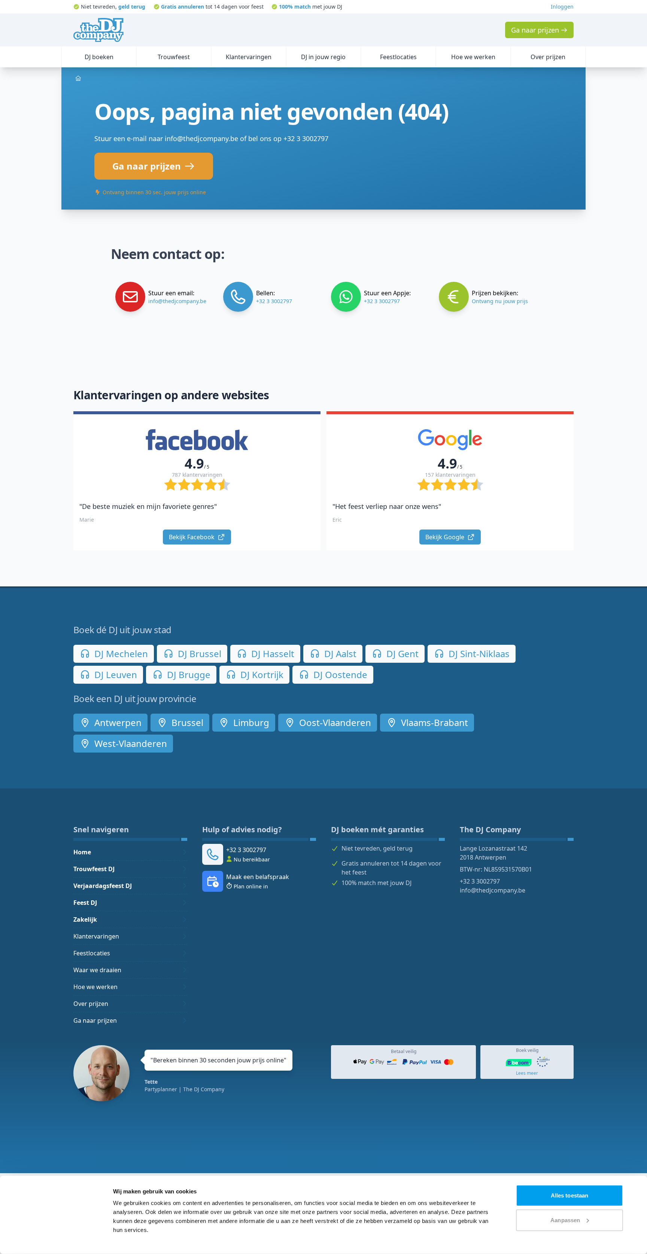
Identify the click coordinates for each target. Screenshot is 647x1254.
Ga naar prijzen (95, 1020)
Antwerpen (117, 722)
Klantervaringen (96, 936)
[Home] (98, 29)
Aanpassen (565, 1220)
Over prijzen (90, 1004)
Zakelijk (85, 919)
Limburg (250, 722)
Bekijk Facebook (192, 537)
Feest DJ (85, 902)
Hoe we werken (95, 987)
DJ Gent (401, 653)
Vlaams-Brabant (433, 722)
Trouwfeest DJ (94, 869)
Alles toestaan (569, 1195)
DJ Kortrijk (260, 674)
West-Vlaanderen (129, 743)
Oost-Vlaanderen (334, 722)
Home (82, 852)
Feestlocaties (91, 953)
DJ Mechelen (120, 653)
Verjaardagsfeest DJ (102, 886)
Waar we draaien (97, 970)
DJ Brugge (187, 674)
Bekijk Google (445, 537)
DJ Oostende (339, 674)
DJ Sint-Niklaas (478, 653)
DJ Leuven (114, 674)
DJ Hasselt (271, 653)
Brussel (186, 722)
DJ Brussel (198, 653)
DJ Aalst (339, 653)
